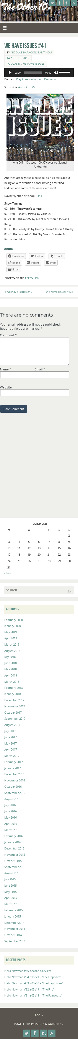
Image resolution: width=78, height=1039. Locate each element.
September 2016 (14, 793)
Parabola (37, 1024)
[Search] (69, 592)
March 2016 (11, 830)
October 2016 (13, 787)
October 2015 (13, 861)
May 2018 (10, 669)
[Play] (10, 72)
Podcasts (14, 63)
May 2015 (10, 892)
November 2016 (14, 780)
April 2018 (10, 675)
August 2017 (12, 725)
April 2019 (10, 638)
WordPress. (56, 1024)
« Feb (7, 573)
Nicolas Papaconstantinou (31, 52)
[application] (39, 72)
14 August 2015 (18, 58)
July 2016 (10, 805)
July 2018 (10, 657)
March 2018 (11, 682)
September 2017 (14, 718)
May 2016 (10, 817)
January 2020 (12, 626)
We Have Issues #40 (18, 292)
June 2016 (10, 811)
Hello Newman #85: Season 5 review (27, 971)
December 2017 (14, 700)
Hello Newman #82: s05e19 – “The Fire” (29, 989)
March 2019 (11, 644)
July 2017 (10, 731)
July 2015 (10, 879)
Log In (39, 1015)
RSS (33, 87)
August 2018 (12, 651)
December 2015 (14, 848)
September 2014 (14, 941)
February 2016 (13, 836)
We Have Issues (34, 63)
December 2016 (14, 774)
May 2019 (10, 632)
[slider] (65, 72)
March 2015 (11, 904)
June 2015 (10, 885)
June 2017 (10, 737)
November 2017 (14, 706)
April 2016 (10, 824)
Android (23, 87)
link (39, 196)
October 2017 (13, 712)
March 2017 (11, 756)
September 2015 (14, 867)
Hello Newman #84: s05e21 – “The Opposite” (32, 977)
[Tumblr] (67, 3)
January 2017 (12, 768)
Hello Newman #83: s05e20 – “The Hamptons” (33, 983)
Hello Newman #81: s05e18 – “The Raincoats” (33, 995)
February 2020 (13, 620)
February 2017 (13, 762)
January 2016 (12, 842)
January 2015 (12, 916)
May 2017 (10, 743)
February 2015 (13, 910)
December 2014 (14, 923)
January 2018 (12, 694)
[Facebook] (60, 3)
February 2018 (13, 688)
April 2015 (10, 898)
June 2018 (10, 663)
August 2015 (12, 873)
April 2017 (10, 749)
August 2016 (12, 799)
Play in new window (28, 79)
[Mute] (56, 72)
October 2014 (13, 935)
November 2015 (14, 855)
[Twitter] (52, 3)
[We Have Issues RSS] (74, 3)
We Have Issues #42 (60, 292)
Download (50, 79)
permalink (32, 278)
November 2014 (14, 929)
